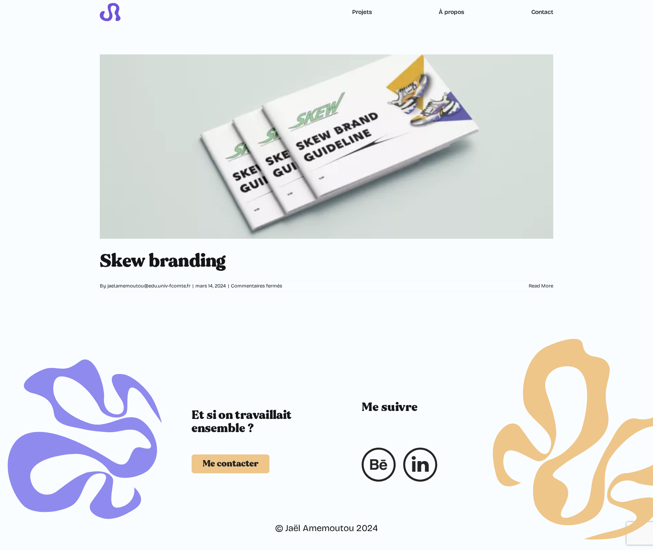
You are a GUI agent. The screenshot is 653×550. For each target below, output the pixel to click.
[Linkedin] (420, 465)
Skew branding (163, 261)
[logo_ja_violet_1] (110, 7)
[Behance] (379, 465)
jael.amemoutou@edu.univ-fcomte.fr (148, 286)
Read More (541, 286)
